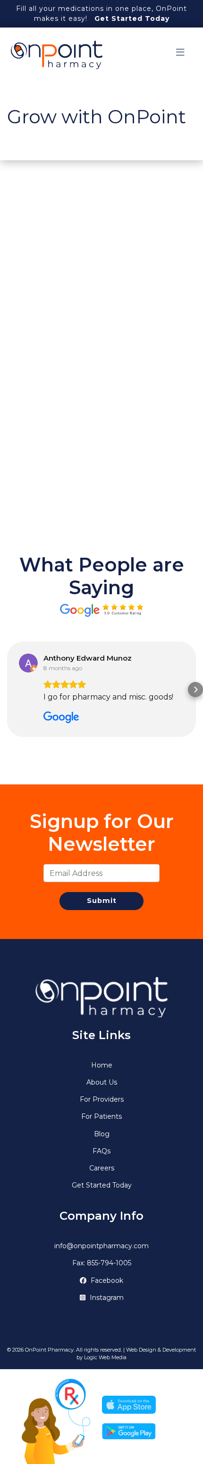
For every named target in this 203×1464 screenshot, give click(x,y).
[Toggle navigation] (180, 55)
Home (101, 1065)
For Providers (102, 1099)
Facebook (106, 1280)
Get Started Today (131, 18)
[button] (7, 689)
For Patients (101, 1116)
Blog (102, 1134)
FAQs (101, 1151)
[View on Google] (28, 663)
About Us (101, 1082)
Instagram (106, 1297)
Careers (101, 1168)
